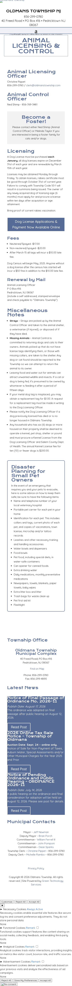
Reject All (20, 901)
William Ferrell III (46, 839)
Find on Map (36, 668)
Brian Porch (45, 835)
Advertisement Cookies (17, 961)
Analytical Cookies (14, 946)
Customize (6, 901)
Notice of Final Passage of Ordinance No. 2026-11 (35, 699)
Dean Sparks (46, 847)
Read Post (19, 727)
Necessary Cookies (14, 909)
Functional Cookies (14, 927)
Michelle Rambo (35, 854)
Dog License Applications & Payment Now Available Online (36, 224)
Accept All (34, 901)
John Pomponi (46, 843)
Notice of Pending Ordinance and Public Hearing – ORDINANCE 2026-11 (30, 780)
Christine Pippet (37, 850)
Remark (30, 927)
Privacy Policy (36, 868)
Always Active (35, 909)
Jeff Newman (41, 832)
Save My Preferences (25, 980)
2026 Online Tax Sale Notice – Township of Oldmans (30, 736)
